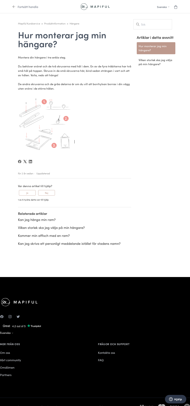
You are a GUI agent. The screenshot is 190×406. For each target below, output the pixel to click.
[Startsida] (95, 7)
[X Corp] (25, 161)
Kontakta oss (106, 352)
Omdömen (7, 367)
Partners (6, 375)
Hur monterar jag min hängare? (153, 48)
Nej (46, 192)
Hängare (74, 23)
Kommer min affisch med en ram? (44, 235)
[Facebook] (19, 161)
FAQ (101, 360)
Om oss (5, 352)
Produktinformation (54, 23)
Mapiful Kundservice (29, 23)
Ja (27, 192)
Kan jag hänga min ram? (37, 219)
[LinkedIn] (30, 161)
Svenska (5, 333)
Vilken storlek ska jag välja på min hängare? (51, 227)
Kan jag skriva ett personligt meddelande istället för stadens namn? (69, 243)
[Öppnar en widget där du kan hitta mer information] (175, 399)
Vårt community (10, 360)
